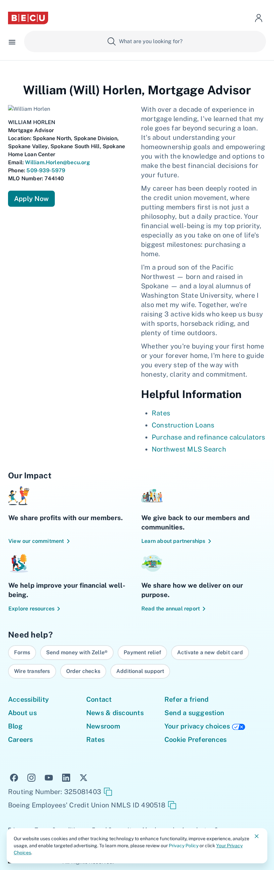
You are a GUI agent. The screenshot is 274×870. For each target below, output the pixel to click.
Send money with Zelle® (77, 652)
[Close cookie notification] (256, 836)
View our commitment (36, 541)
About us (22, 713)
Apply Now (31, 199)
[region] (137, 662)
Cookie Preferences (195, 740)
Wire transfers (32, 671)
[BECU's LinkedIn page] (66, 777)
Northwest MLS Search (189, 449)
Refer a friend (186, 699)
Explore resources (31, 608)
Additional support (140, 671)
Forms (22, 652)
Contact (99, 699)
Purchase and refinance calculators (208, 437)
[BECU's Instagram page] (31, 777)
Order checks (83, 671)
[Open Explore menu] (12, 41)
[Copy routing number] (108, 792)
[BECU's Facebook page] (14, 777)
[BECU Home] (28, 18)
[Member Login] (258, 18)
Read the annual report (170, 608)
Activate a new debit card (210, 652)
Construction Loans (183, 425)
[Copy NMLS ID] (172, 805)
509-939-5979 (45, 170)
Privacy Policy (183, 845)
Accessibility (28, 699)
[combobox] (145, 41)
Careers (20, 740)
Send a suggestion (194, 713)
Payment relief (142, 652)
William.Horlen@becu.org (57, 162)
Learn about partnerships (173, 541)
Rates (161, 413)
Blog (15, 726)
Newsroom (103, 726)
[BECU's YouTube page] (49, 777)
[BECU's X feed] (84, 777)
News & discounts (115, 713)
